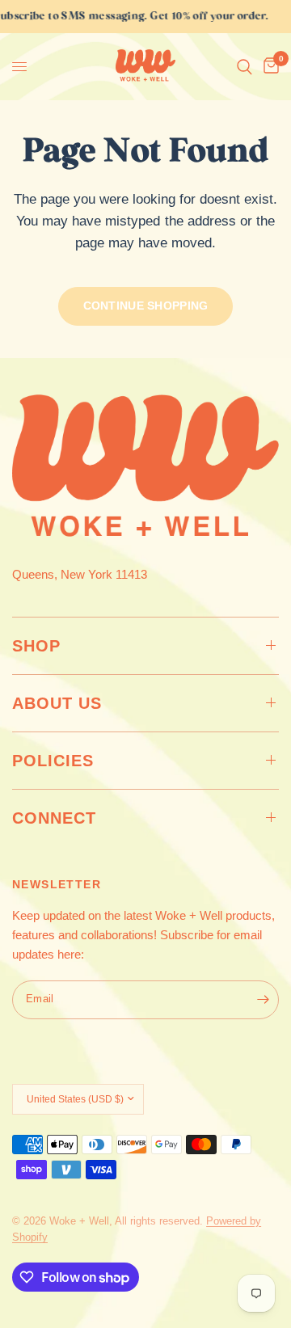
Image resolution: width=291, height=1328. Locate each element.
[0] (268, 66)
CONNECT (54, 818)
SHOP (36, 646)
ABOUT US (57, 703)
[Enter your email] (263, 999)
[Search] (244, 66)
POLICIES (53, 760)
